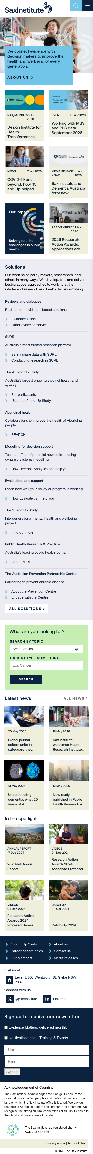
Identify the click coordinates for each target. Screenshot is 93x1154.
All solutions (25, 608)
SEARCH (18, 435)
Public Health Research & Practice (32, 544)
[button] (26, 679)
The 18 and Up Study (21, 510)
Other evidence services (30, 325)
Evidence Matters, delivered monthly (38, 1027)
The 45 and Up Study (22, 372)
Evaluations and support (24, 480)
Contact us (62, 951)
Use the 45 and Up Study (31, 401)
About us (18, 77)
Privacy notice (55, 1143)
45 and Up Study (24, 944)
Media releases (66, 958)
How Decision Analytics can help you (40, 469)
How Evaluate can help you (32, 498)
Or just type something (35, 658)
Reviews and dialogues (23, 301)
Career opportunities (27, 951)
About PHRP (21, 562)
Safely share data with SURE (34, 354)
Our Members (21, 958)
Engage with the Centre (29, 597)
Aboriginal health (18, 412)
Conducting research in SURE (34, 360)
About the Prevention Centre (33, 591)
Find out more (22, 532)
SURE (9, 336)
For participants (23, 395)
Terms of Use (76, 1143)
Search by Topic (26, 641)
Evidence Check (24, 319)
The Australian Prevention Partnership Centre (41, 573)
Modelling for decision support (29, 446)
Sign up (12, 1072)
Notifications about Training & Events (38, 1038)
